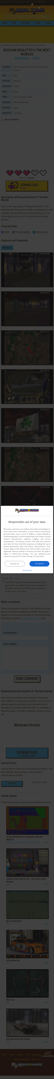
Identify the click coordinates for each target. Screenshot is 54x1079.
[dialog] (27, 539)
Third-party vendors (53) (25, 541)
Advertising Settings (20, 554)
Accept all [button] (39, 563)
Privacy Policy (39, 556)
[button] (27, 570)
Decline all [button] (14, 564)
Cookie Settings (27, 556)
